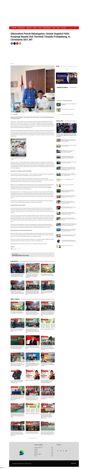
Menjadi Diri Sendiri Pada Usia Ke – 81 (32, 380)
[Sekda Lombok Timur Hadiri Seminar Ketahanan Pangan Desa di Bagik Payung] (48, 285)
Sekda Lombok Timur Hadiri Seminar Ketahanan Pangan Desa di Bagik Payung (47, 292)
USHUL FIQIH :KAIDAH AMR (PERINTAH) (64, 100)
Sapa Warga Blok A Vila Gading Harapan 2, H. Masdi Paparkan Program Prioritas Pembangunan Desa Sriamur (17, 292)
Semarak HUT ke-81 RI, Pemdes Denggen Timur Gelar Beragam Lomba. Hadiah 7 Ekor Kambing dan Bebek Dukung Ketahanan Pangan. (69, 224)
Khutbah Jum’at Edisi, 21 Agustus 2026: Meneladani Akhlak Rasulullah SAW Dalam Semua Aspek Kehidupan (17, 347)
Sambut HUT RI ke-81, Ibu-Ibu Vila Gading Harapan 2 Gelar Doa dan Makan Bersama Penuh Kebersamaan (17, 364)
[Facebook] (12, 43)
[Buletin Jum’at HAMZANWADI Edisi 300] (33, 408)
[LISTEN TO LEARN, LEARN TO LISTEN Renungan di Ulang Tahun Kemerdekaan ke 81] (33, 340)
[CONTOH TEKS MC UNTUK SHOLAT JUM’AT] (59, 110)
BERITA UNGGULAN (16, 30)
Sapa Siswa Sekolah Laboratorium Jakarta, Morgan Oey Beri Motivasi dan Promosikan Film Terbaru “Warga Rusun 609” (68, 174)
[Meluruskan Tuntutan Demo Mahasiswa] (59, 185)
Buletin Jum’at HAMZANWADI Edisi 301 (47, 329)
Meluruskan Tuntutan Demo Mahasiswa (67, 184)
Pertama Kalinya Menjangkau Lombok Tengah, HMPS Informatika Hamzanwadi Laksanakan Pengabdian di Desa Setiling (68, 230)
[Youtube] (66, 451)
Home (12, 30)
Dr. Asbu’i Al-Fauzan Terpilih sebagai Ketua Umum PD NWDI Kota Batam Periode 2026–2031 (17, 381)
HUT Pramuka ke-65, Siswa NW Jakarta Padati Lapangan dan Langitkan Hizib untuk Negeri (47, 397)
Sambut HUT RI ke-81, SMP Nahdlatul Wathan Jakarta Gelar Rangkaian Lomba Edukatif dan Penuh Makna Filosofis (48, 433)
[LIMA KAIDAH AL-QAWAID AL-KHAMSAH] (59, 115)
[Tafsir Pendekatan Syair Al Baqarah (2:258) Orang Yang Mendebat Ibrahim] (33, 426)
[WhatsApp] (20, 43)
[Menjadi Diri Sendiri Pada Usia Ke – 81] (33, 374)
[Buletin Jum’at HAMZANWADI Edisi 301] (48, 323)
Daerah (28, 264)
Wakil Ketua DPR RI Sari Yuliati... (21, 255)
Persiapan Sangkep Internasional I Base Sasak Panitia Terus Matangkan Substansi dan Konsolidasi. (68, 196)
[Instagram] (60, 451)
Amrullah (15, 114)
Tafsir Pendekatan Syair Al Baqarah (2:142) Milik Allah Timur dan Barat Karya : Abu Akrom (48, 364)
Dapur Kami (73, 463)
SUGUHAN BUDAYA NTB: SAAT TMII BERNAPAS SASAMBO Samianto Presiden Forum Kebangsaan (47, 381)
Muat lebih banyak (32, 438)
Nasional (12, 264)
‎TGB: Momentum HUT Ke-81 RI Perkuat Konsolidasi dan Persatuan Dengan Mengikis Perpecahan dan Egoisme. (68, 202)
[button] (74, 27)
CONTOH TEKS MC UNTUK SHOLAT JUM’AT (68, 109)
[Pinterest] (17, 43)
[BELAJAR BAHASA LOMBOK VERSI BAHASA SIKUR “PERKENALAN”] (59, 104)
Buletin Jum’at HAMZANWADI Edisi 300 (32, 413)
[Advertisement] (54, 13)
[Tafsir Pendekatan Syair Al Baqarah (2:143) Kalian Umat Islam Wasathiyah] (48, 268)
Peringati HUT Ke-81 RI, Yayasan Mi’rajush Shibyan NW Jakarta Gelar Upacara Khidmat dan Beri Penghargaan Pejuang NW (68, 213)
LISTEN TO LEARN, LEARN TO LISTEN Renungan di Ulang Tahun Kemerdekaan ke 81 (32, 347)
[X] (14, 43)
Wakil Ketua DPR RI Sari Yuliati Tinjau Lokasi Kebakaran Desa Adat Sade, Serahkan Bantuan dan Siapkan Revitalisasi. (68, 140)
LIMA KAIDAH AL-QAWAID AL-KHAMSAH (67, 114)
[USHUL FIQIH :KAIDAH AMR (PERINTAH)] (67, 94)
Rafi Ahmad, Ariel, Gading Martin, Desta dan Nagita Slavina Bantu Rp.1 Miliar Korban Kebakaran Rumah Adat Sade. (17, 275)
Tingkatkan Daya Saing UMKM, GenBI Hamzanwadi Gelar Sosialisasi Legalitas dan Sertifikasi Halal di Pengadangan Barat (68, 157)
